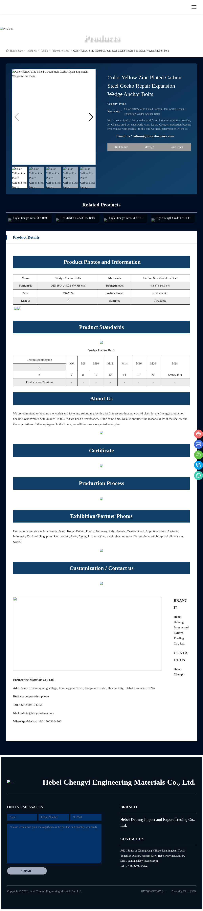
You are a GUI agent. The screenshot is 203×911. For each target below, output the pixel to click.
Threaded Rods (61, 50)
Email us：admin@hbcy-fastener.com (145, 136)
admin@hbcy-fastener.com (37, 713)
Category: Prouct (116, 103)
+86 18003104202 (30, 704)
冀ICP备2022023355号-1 (153, 891)
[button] (91, 117)
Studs (44, 50)
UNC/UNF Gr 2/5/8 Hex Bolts (77, 218)
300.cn (186, 891)
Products (31, 50)
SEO (193, 891)
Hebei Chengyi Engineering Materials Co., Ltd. (119, 782)
